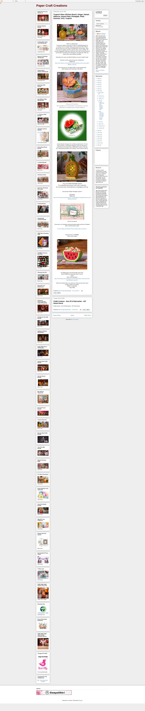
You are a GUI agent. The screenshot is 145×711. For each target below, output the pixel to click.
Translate (101, 26)
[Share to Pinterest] (60, 293)
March (100, 123)
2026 (98, 78)
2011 (98, 145)
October (101, 96)
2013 (98, 140)
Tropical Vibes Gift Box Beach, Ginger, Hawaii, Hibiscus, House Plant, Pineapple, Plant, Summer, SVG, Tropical (71, 16)
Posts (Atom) (75, 319)
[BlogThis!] (55, 293)
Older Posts (87, 315)
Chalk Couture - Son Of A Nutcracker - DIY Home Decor (101, 115)
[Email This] (54, 293)
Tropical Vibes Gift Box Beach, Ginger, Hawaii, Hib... (101, 105)
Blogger (80, 700)
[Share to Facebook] (58, 293)
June (100, 121)
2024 (98, 82)
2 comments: (75, 309)
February (101, 125)
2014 (98, 138)
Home (72, 315)
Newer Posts (57, 315)
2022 (98, 86)
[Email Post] (82, 290)
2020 (98, 88)
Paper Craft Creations (51, 5)
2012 (98, 143)
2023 (98, 84)
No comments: (76, 290)
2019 (98, 90)
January (101, 128)
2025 (98, 80)
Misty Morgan (102, 33)
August (100, 98)
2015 (98, 136)
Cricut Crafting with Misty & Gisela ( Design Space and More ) (72, 228)
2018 (98, 130)
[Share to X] (57, 293)
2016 (98, 134)
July (100, 100)
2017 (98, 132)
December (101, 92)
